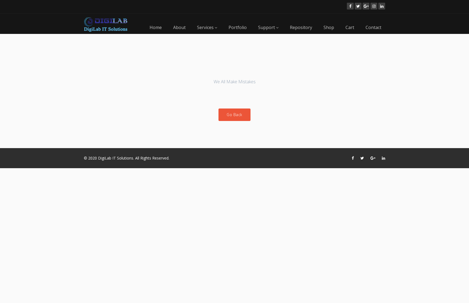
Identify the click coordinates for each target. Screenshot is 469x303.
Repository (301, 27)
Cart (350, 27)
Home (156, 27)
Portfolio (238, 27)
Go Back (234, 114)
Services (206, 27)
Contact (373, 27)
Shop (329, 27)
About (179, 27)
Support (267, 27)
